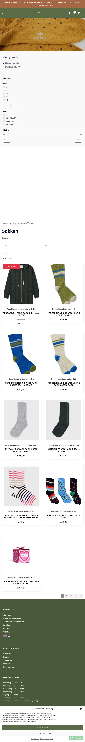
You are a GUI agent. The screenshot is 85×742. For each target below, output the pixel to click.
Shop (9, 223)
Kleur (5, 253)
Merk (5, 246)
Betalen (6, 657)
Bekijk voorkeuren (42, 734)
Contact (6, 664)
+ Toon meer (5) (9, 105)
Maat (46, 246)
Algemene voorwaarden (13, 622)
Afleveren (7, 660)
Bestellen (7, 654)
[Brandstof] (42, 13)
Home (4, 223)
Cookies (7, 628)
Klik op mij (79, 13)
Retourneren (8, 667)
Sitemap (7, 632)
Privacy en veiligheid (46, 739)
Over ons (7, 615)
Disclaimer (8, 625)
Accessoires (22, 223)
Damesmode (13, 66)
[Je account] (69, 13)
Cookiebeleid (35, 739)
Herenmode (12, 63)
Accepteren (42, 728)
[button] (82, 709)
